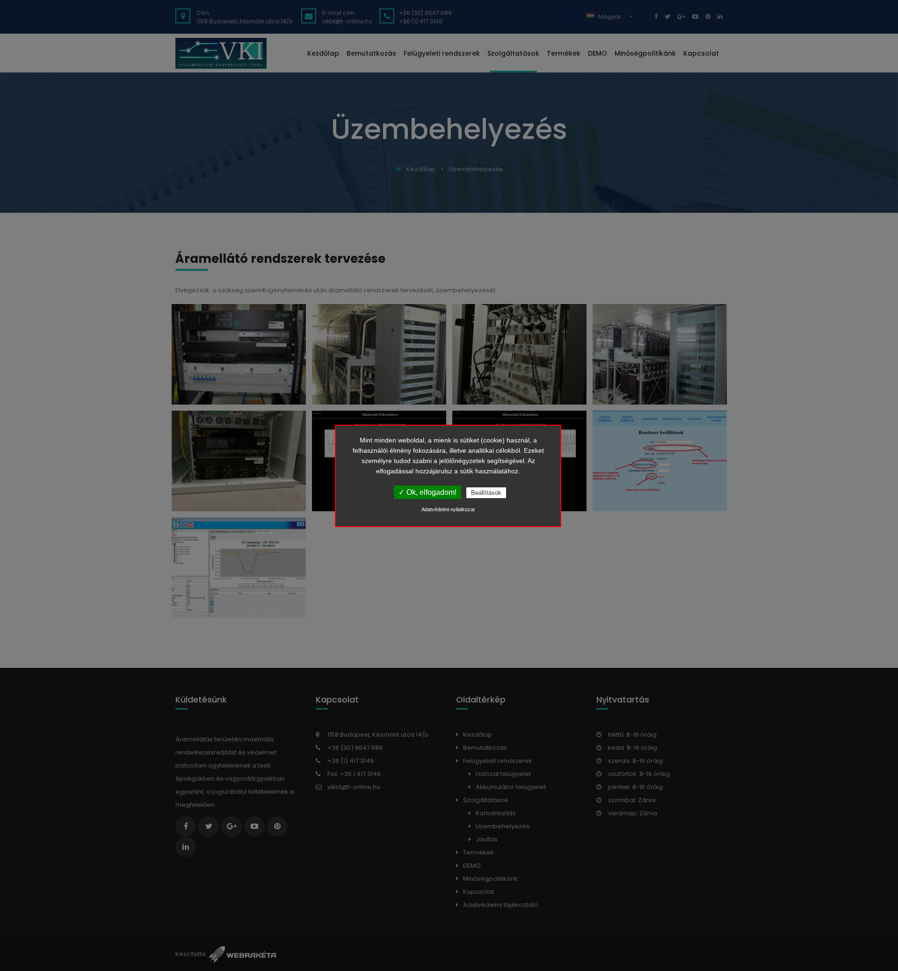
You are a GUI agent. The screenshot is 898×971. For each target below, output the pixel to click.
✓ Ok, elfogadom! (427, 492)
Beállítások (486, 492)
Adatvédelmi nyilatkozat (448, 509)
